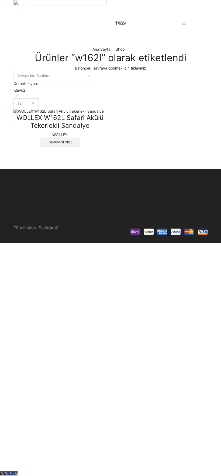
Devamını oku (60, 142)
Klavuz (19, 90)
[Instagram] (120, 23)
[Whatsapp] (124, 23)
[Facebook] (116, 23)
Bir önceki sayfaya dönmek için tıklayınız (110, 68)
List (16, 95)
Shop (120, 49)
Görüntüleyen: (25, 83)
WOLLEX (60, 134)
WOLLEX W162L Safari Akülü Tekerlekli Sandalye (59, 121)
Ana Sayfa (101, 49)
